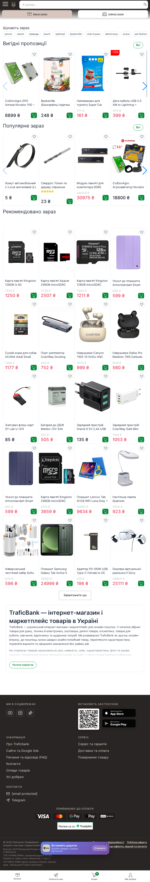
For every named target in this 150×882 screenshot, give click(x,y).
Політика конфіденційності (108, 842)
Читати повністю (23, 664)
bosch (47, 33)
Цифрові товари (116, 14)
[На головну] (13, 5)
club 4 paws (93, 33)
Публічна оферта (137, 842)
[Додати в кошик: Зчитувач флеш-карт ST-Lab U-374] (34, 439)
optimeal (60, 33)
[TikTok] (30, 713)
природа (34, 33)
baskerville (76, 33)
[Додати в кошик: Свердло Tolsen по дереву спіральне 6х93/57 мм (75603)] (70, 201)
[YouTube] (10, 713)
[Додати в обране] (34, 54)
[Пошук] (145, 5)
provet (8, 33)
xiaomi (20, 33)
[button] (144, 86)
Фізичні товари (40, 14)
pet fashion (141, 33)
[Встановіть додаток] (46, 848)
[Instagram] (20, 713)
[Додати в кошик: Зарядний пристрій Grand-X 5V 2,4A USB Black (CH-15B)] (105, 439)
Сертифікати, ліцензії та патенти (127, 846)
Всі (138, 45)
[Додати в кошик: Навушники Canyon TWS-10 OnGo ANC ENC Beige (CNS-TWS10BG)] (105, 367)
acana (126, 33)
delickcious (111, 33)
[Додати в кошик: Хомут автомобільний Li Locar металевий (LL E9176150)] (34, 197)
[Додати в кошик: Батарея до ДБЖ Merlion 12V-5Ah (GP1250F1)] (70, 439)
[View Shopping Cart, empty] (93, 875)
